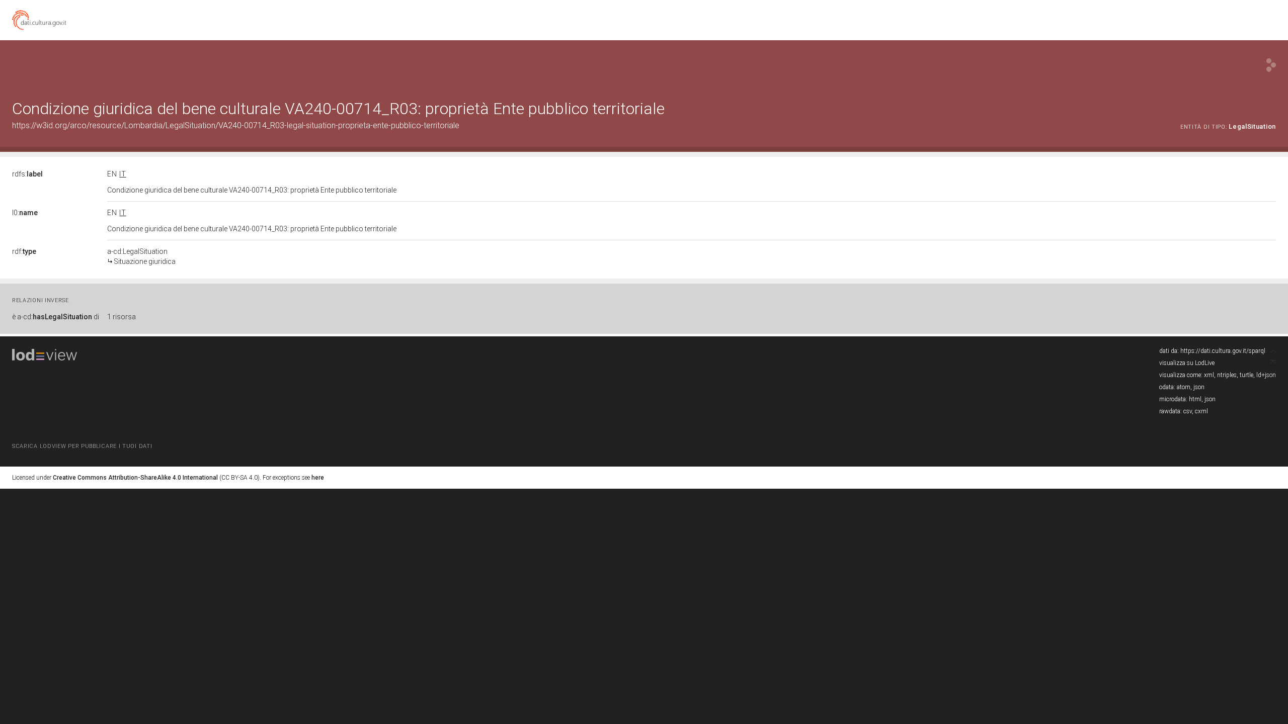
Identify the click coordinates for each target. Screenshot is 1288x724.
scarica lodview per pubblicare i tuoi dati (82, 446)
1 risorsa (121, 317)
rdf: (24, 251)
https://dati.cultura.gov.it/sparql (1222, 350)
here (317, 477)
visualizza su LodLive (1187, 363)
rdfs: (27, 174)
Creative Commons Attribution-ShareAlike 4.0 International (135, 477)
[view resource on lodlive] (1271, 65)
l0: (25, 213)
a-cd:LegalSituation (141, 256)
